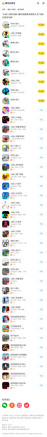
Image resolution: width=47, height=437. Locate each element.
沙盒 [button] (19, 158)
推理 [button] (24, 366)
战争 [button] (21, 234)
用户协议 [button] (5, 420)
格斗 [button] (19, 291)
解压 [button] (21, 120)
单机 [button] (12, 120)
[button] (8, 3)
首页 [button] (3, 9)
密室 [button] (19, 319)
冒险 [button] (24, 129)
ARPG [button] (20, 196)
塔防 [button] (16, 167)
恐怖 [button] (24, 338)
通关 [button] (16, 120)
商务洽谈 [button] (33, 415)
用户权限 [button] (20, 418)
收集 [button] (16, 234)
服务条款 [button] (25, 415)
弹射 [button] (19, 186)
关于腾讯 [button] (5, 415)
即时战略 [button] (21, 309)
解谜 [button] (19, 215)
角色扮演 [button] (13, 196)
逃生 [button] (24, 319)
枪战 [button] (24, 177)
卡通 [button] (24, 272)
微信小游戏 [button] (11, 9)
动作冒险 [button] (13, 129)
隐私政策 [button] (28, 418)
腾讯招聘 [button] (40, 415)
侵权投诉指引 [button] (37, 418)
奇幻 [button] (24, 357)
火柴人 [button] (22, 167)
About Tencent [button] (15, 415)
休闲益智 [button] (13, 148)
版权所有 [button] (13, 418)
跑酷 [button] (19, 272)
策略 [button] (12, 167)
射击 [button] (19, 129)
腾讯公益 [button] (5, 418)
